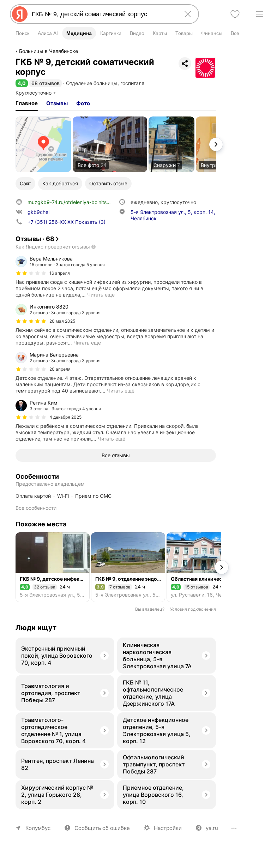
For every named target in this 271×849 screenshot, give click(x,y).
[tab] (27, 103)
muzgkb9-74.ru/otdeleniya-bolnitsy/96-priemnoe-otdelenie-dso (101, 202)
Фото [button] (83, 103)
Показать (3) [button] (67, 222)
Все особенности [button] (36, 508)
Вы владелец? (149, 609)
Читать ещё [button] (101, 295)
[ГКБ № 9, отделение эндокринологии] (128, 567)
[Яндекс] (20, 14)
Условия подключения (193, 609)
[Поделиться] (185, 63)
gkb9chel (38, 212)
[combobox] (103, 14)
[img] (31, 273)
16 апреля (59, 273)
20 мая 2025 (62, 321)
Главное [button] (27, 103)
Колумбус (37, 828)
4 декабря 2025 (65, 417)
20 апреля (60, 369)
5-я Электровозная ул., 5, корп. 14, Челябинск (173, 215)
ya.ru (212, 828)
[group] (116, 277)
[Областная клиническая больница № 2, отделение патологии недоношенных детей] (204, 567)
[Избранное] (235, 14)
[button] (22, 83)
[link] (43, 144)
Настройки (168, 828)
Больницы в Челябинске (48, 51)
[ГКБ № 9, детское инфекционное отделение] (53, 567)
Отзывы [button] (57, 103)
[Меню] (260, 14)
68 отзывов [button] (45, 83)
